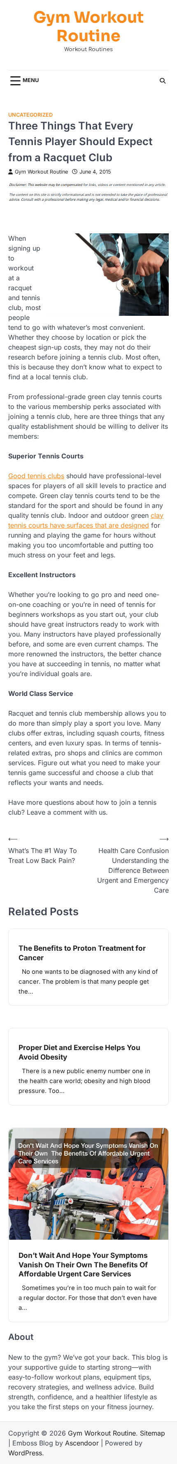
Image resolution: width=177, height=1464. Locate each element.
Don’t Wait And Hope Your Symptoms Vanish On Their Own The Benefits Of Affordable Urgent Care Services (83, 1264)
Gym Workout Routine (88, 27)
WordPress (25, 1453)
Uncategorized (30, 115)
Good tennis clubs (36, 476)
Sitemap (152, 1433)
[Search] (162, 81)
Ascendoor (82, 1443)
